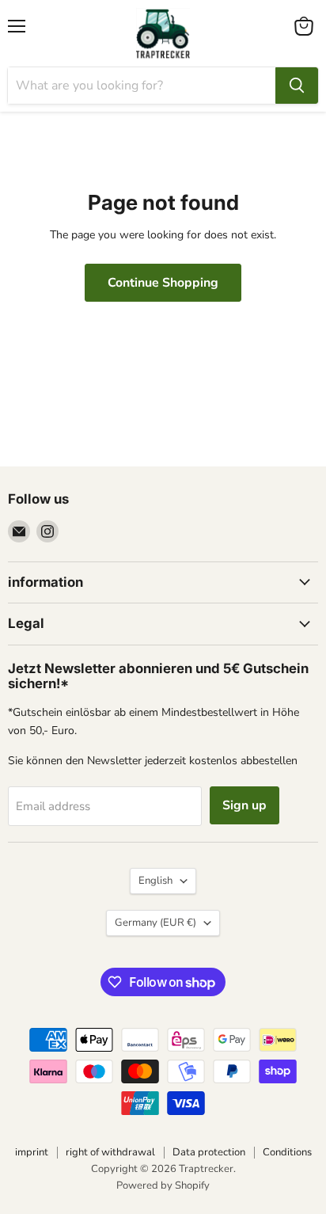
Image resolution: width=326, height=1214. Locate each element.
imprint (31, 1152)
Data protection (208, 1152)
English (155, 880)
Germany (155, 922)
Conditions (287, 1152)
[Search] (296, 85)
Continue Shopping (163, 282)
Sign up (244, 805)
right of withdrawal (110, 1152)
